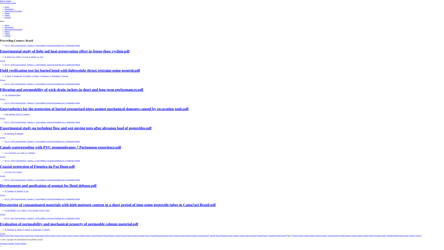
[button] (222, 21)
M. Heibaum (9, 134)
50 (283, 236)
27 (147, 236)
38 (212, 236)
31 (171, 236)
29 (159, 236)
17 (88, 236)
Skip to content (5, 1)
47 (265, 236)
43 (242, 236)
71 (407, 236)
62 (354, 236)
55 (312, 236)
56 (318, 236)
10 (47, 236)
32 (177, 236)
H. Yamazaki (9, 230)
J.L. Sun (40, 57)
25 (136, 236)
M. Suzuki (27, 76)
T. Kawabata (55, 76)
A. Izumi (8, 76)
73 (419, 236)
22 (118, 236)
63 (360, 236)
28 (153, 236)
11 (53, 236)
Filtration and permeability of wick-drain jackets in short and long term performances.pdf (71, 90)
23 (124, 236)
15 (77, 236)
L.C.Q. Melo (21, 210)
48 (271, 236)
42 (236, 236)
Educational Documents (13, 11)
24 (130, 236)
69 (395, 236)
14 (71, 236)
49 (277, 236)
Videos (7, 15)
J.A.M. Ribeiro (10, 210)
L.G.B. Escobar (32, 210)
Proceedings (9, 9)
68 (389, 236)
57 (324, 236)
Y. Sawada (64, 76)
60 (342, 236)
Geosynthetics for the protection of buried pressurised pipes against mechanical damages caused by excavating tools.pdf (94, 109)
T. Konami (46, 230)
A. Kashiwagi (17, 76)
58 (330, 236)
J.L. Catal (20, 153)
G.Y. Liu (24, 57)
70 (401, 236)
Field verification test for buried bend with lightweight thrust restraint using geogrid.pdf (70, 70)
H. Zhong (32, 57)
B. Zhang (8, 57)
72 (413, 236)
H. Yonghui (18, 191)
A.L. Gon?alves (10, 153)
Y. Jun (26, 191)
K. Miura (18, 230)
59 (336, 236)
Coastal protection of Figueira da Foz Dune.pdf (37, 166)
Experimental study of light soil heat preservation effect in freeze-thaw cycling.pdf (65, 51)
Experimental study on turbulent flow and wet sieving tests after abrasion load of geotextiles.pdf (76, 128)
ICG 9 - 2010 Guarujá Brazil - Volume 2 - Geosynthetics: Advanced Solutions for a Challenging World (42, 46)
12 (59, 236)
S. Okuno (35, 76)
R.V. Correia (17, 172)
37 (206, 236)
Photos (7, 13)
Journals (8, 17)
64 (365, 236)
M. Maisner (19, 134)
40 (224, 236)
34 (189, 236)
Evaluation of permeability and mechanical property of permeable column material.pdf (69, 224)
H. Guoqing (9, 191)
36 (200, 236)
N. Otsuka (26, 230)
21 (112, 236)
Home (7, 7)
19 (100, 236)
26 (141, 236)
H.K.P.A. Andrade (23, 114)
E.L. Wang (16, 57)
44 (248, 236)
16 (82, 236)
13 (65, 236)
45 (253, 236)
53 (301, 236)
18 (94, 236)
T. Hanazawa (44, 76)
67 (383, 236)
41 (230, 236)
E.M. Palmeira (10, 114)
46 (259, 236)
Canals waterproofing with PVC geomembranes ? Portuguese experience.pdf (60, 147)
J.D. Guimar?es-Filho (12, 95)
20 (106, 236)
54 (307, 236)
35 (194, 236)
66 (377, 236)
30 (165, 236)
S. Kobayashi (36, 230)
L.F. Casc (8, 172)
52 (295, 236)
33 (183, 236)
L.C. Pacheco (30, 153)
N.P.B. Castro (44, 210)
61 (348, 236)
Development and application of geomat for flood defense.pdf (48, 185)
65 (371, 236)
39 (218, 236)
